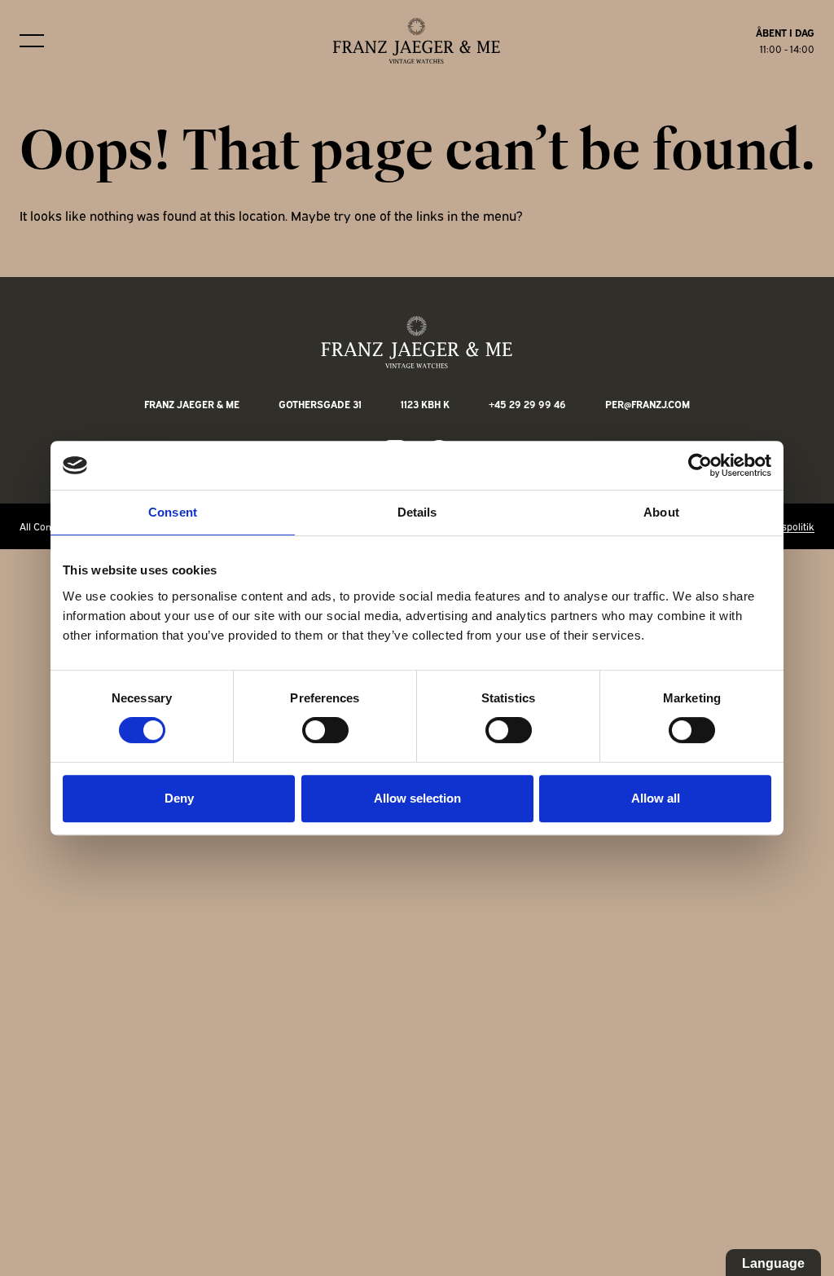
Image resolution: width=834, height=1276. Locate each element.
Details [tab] (417, 512)
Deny (179, 798)
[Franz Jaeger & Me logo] (416, 41)
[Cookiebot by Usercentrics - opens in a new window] (700, 465)
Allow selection (417, 798)
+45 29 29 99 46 (527, 404)
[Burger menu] (32, 40)
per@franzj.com (647, 404)
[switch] (325, 730)
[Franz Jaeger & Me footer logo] (417, 342)
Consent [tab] (172, 512)
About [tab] (661, 512)
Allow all (655, 798)
